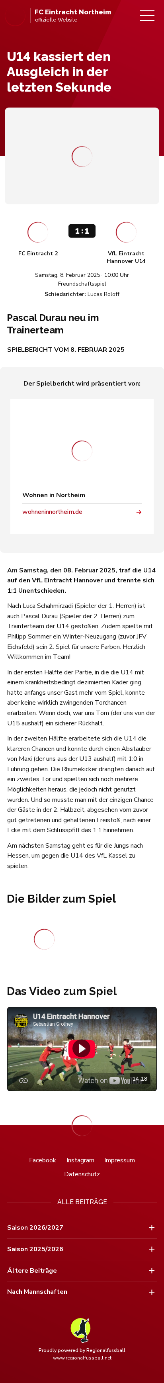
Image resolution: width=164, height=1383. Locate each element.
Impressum (119, 1160)
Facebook (42, 1160)
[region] (82, 1049)
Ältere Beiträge (32, 1270)
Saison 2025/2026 (35, 1249)
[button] (81, 1048)
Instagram (80, 1160)
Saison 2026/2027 (35, 1227)
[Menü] (147, 15)
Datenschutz (82, 1174)
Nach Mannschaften (37, 1291)
